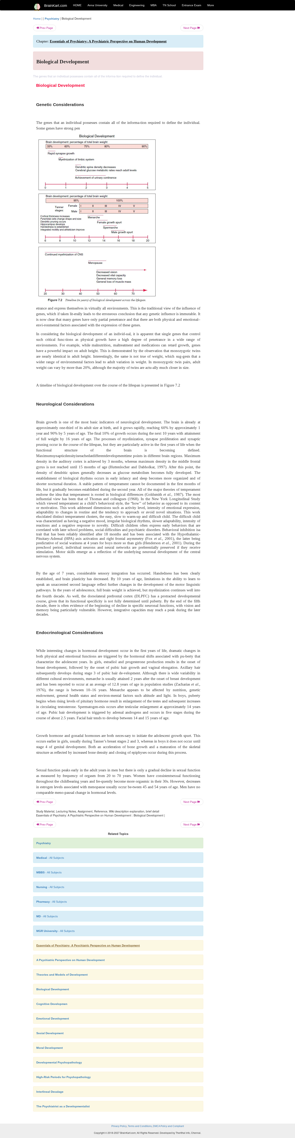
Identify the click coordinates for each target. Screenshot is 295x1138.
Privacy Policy (119, 1126)
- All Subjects (50, 857)
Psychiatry (52, 18)
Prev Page (46, 27)
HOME (77, 5)
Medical (118, 5)
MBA (154, 5)
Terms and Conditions (140, 1126)
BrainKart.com (55, 6)
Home (37, 18)
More (210, 5)
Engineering (136, 5)
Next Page (190, 27)
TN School (169, 5)
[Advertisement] (235, 76)
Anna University (97, 5)
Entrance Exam (191, 5)
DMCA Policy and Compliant (168, 1126)
